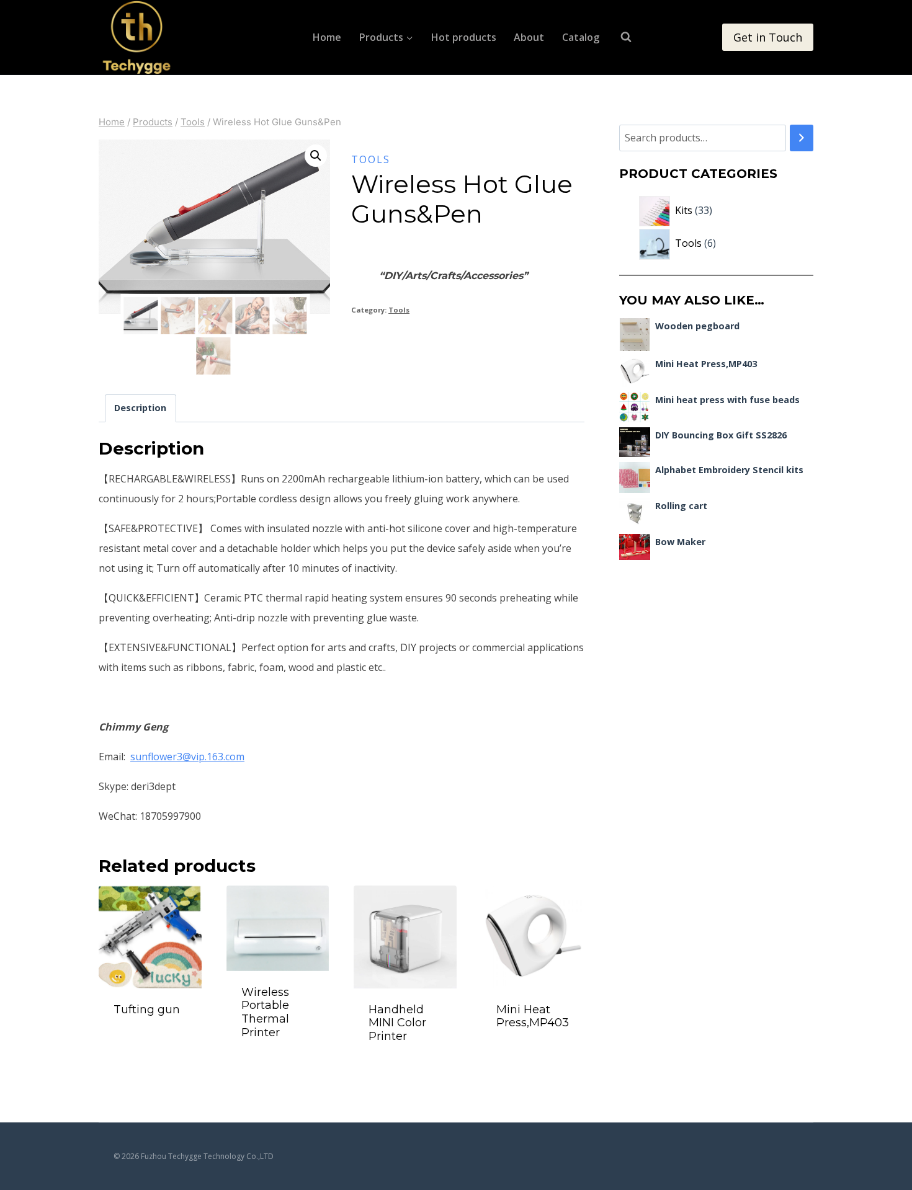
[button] (316, 155)
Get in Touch (767, 37)
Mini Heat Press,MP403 (532, 1016)
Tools (370, 159)
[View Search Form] (620, 37)
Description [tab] (140, 408)
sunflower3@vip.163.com (187, 756)
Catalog (580, 37)
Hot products (463, 37)
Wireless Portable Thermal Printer (265, 1012)
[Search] (801, 138)
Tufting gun (147, 1009)
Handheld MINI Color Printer (397, 1023)
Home (327, 37)
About (529, 37)
